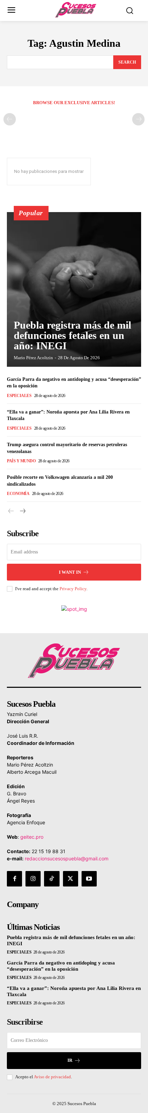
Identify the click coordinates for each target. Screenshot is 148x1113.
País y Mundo (21, 461)
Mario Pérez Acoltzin (33, 357)
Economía (18, 493)
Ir (69, 1060)
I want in (70, 572)
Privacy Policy (73, 588)
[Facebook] (14, 878)
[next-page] (22, 511)
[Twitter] (70, 878)
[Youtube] (89, 878)
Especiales (19, 395)
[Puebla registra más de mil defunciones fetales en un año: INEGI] (74, 289)
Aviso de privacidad (52, 1076)
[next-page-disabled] (138, 119)
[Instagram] (33, 878)
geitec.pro (31, 837)
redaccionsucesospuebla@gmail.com (66, 858)
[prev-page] (9, 119)
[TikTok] (51, 878)
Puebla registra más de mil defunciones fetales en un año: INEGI (72, 335)
